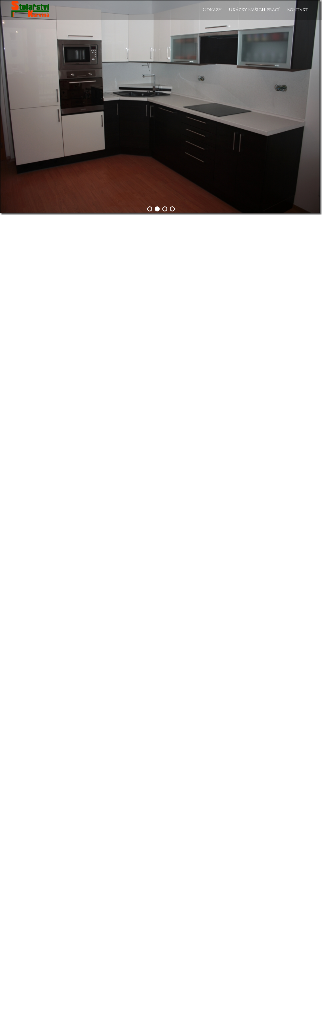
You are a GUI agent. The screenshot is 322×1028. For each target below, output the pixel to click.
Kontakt (297, 10)
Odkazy (212, 10)
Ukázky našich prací (254, 10)
